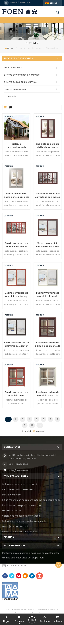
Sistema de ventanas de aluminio (20, 484)
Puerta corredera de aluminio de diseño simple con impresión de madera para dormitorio (16, 245)
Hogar (10, 48)
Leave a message (32, 619)
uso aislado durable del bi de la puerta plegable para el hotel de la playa (47, 145)
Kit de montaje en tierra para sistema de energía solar (31, 500)
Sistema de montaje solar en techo (21, 516)
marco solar (10, 96)
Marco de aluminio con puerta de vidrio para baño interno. (47, 245)
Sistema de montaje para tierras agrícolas (24, 521)
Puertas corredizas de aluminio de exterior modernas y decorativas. (16, 344)
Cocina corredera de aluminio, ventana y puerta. (16, 294)
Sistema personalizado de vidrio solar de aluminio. (16, 145)
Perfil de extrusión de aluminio (18, 489)
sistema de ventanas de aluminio (22, 75)
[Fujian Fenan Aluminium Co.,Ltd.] (32, 11)
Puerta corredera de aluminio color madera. (16, 394)
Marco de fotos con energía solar (20, 531)
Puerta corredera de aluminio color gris (47, 394)
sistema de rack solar (15, 89)
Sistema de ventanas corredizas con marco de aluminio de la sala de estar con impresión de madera (47, 195)
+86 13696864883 (18, 464)
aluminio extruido (11, 510)
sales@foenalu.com (20, 2)
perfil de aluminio (13, 67)
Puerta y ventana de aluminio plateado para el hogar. (47, 294)
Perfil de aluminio (11, 495)
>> (40, 425)
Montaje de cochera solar (16, 526)
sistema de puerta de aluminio (20, 82)
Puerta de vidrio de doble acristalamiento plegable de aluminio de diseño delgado (16, 195)
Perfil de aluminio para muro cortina (21, 505)
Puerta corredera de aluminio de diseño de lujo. (47, 344)
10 (32, 425)
